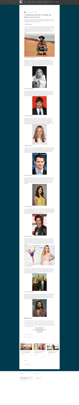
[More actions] (54, 12)
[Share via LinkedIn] (28, 334)
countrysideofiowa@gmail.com (27, 377)
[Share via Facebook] (24, 334)
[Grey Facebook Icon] (36, 378)
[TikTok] (40, 378)
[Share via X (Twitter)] (26, 334)
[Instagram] (38, 378)
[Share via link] (30, 334)
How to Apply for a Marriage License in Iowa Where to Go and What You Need (25, 352)
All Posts (21, 6)
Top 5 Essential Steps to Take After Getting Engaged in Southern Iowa (52, 352)
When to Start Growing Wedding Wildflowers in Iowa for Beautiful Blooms (39, 352)
